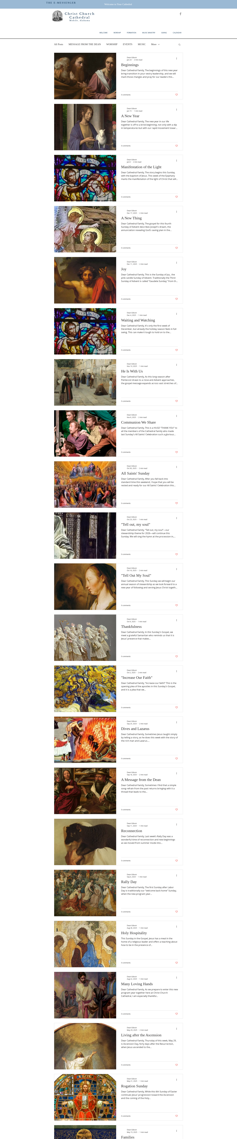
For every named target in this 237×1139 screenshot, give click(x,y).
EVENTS (127, 44)
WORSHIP (111, 44)
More (153, 44)
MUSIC (142, 44)
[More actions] (177, 58)
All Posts (58, 44)
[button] (179, 44)
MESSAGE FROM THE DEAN (85, 44)
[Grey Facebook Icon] (180, 14)
